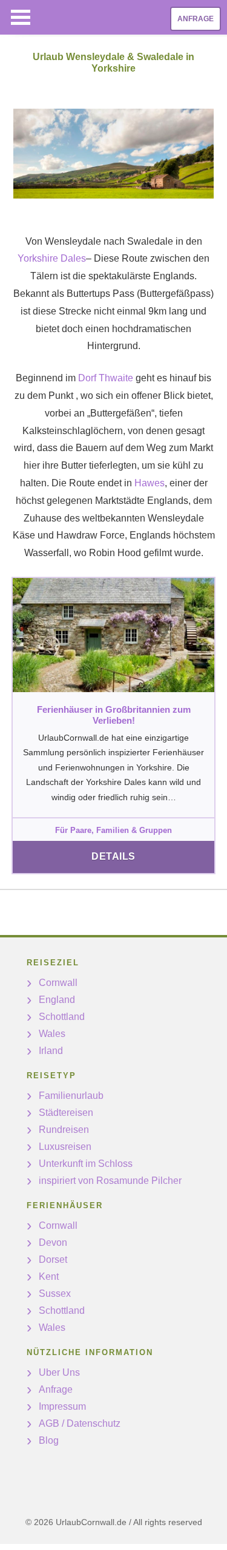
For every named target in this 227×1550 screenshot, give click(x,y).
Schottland (62, 1016)
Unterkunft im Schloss (86, 1163)
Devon (53, 1242)
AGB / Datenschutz (79, 1423)
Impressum (62, 1406)
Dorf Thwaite (105, 378)
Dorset (53, 1259)
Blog (49, 1440)
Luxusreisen (65, 1146)
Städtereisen (66, 1112)
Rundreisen (64, 1129)
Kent (49, 1276)
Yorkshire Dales (52, 258)
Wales (52, 1033)
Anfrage (195, 19)
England (57, 999)
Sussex (55, 1293)
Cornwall (58, 982)
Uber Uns (59, 1372)
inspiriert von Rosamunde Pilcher (110, 1180)
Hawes (149, 483)
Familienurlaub (71, 1095)
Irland (51, 1050)
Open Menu (20, 17)
